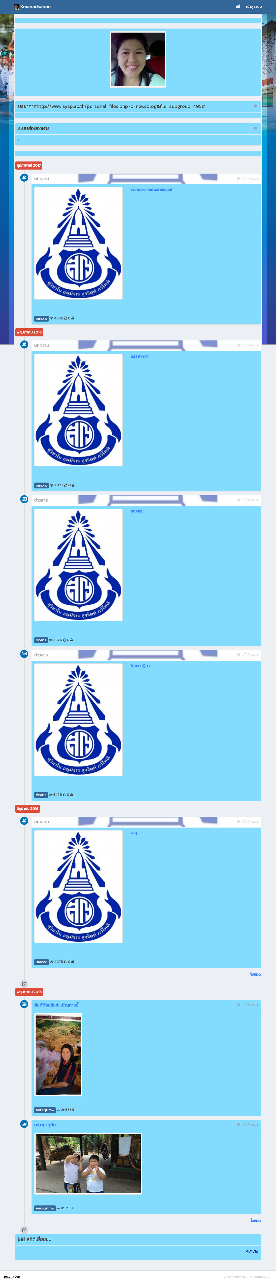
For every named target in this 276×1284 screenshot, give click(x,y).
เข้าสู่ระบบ (254, 6)
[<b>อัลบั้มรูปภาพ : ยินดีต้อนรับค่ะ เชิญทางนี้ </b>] (88, 1054)
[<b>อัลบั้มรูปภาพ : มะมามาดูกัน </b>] (88, 1164)
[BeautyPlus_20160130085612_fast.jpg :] (138, 59)
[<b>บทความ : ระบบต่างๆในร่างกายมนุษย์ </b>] (78, 243)
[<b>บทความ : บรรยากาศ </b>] (78, 410)
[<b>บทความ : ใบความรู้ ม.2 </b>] (78, 719)
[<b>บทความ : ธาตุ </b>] (78, 886)
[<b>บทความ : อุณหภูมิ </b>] (78, 565)
